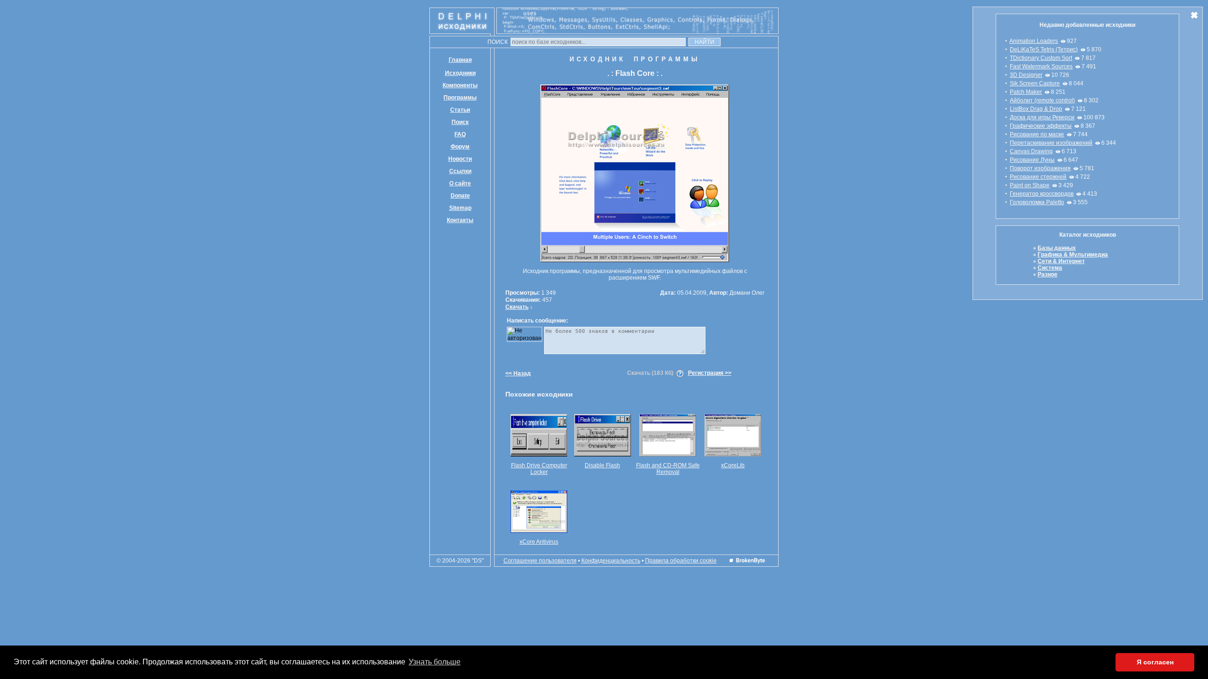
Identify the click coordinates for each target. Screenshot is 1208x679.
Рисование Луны (1032, 160)
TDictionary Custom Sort (1041, 58)
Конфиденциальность (610, 560)
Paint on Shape (1029, 185)
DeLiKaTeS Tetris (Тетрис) (1044, 49)
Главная (460, 60)
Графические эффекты (1041, 126)
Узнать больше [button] (435, 662)
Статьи (460, 110)
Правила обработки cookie (681, 560)
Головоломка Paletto (1037, 202)
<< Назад (518, 373)
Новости (460, 159)
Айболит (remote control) (1042, 100)
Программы (460, 97)
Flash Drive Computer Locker (539, 468)
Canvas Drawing (1031, 151)
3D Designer (1026, 75)
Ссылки (460, 171)
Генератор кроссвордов (1042, 193)
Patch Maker (1026, 92)
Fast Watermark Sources (1041, 66)
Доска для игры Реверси (1042, 117)
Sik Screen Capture (1035, 83)
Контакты (460, 220)
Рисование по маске (1037, 134)
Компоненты (460, 85)
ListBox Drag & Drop (1036, 109)
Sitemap (460, 208)
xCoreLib (733, 465)
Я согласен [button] (1155, 662)
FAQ (460, 134)
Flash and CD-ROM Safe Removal (668, 468)
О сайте (460, 183)
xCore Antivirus (539, 541)
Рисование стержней (1038, 177)
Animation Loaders (1033, 41)
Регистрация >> (709, 373)
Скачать (516, 307)
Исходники (460, 73)
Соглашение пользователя (540, 560)
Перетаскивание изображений (1051, 143)
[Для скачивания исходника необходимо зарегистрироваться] (680, 373)
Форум (460, 146)
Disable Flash (602, 465)
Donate (460, 195)
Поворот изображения (1040, 168)
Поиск (460, 122)
